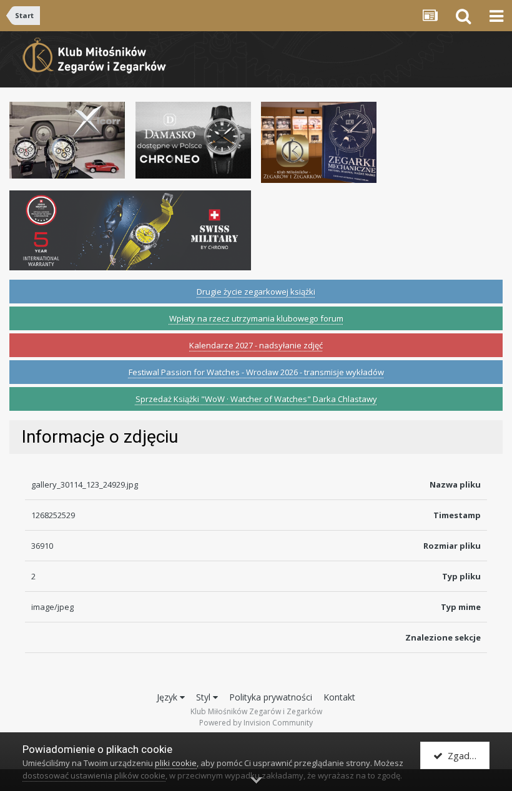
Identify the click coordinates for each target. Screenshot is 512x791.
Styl (204, 697)
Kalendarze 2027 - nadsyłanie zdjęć (256, 345)
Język (168, 697)
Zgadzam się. (466, 755)
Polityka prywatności (270, 697)
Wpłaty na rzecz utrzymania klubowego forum (256, 318)
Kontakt (339, 697)
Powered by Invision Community (256, 722)
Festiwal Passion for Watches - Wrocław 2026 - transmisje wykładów (256, 372)
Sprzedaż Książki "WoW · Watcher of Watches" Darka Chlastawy (256, 399)
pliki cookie (176, 763)
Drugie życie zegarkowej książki (256, 291)
